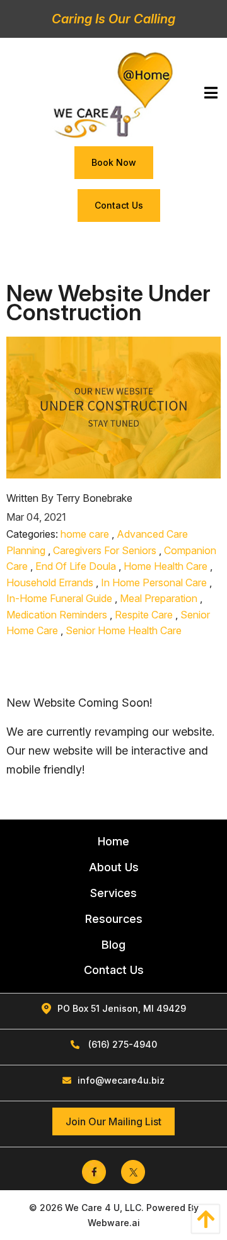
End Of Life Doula (75, 566)
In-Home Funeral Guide (59, 598)
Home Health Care (165, 566)
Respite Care (144, 614)
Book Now (113, 162)
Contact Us (119, 205)
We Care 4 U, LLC (103, 1207)
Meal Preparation (158, 598)
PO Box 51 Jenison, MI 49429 (121, 1008)
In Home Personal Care (154, 582)
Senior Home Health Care (124, 630)
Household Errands (49, 582)
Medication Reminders (56, 614)
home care (85, 534)
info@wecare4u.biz (121, 1080)
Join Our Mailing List (113, 1121)
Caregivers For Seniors (104, 550)
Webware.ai (114, 1222)
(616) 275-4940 (121, 1044)
